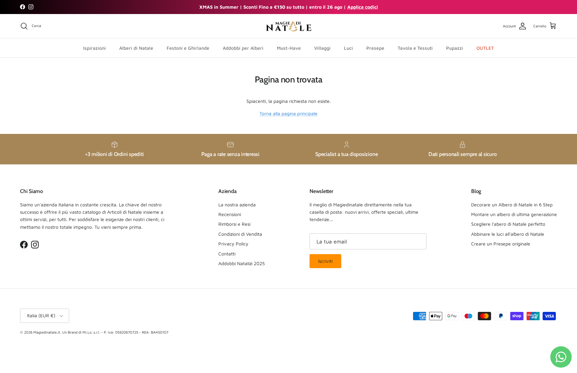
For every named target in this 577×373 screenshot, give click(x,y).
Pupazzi (454, 48)
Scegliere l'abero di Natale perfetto (508, 224)
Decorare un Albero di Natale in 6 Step (512, 204)
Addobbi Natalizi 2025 (241, 263)
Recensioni (229, 214)
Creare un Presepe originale (500, 243)
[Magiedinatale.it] (288, 26)
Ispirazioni (94, 48)
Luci (348, 48)
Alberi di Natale (136, 48)
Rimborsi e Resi (234, 224)
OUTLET (485, 48)
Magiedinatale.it (46, 332)
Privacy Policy (233, 243)
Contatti (226, 253)
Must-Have (289, 48)
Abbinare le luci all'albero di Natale (507, 234)
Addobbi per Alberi (243, 48)
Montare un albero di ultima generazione (514, 214)
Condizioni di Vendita (240, 234)
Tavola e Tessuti (415, 48)
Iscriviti (325, 261)
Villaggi (322, 48)
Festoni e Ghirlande (188, 48)
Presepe (375, 48)
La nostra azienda (237, 204)
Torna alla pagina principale (288, 113)
